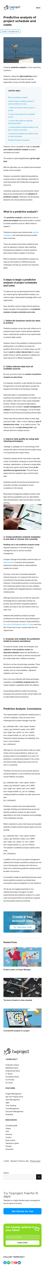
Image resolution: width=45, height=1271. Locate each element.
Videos (8, 1128)
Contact (8, 1137)
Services (9, 1134)
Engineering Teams (13, 1071)
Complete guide (11, 1125)
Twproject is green (12, 1143)
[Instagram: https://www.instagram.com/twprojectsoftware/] (12, 1262)
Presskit (9, 1146)
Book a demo (10, 1140)
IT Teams (9, 1074)
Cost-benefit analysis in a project (16, 1031)
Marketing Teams (12, 1068)
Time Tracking (11, 1105)
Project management (10, 31)
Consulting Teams (12, 1076)
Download (9, 1149)
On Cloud (9, 1082)
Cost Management (12, 1108)
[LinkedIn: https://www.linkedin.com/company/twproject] (19, 1262)
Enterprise (9, 1114)
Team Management (13, 1099)
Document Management (14, 1111)
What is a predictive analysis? (18, 97)
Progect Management (13, 1093)
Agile (7, 1102)
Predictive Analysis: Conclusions (19, 140)
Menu (38, 8)
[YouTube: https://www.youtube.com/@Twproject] (15, 1262)
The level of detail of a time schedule (17, 1000)
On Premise (10, 1079)
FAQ (7, 1131)
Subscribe (22, 1243)
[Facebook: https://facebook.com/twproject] (5, 1262)
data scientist (8, 562)
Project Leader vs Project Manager (17, 970)
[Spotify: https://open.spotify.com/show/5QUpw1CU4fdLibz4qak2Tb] (8, 1262)
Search (6, 1173)
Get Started (22, 1211)
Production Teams (12, 1065)
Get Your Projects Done (14, 1096)
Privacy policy (35, 1161)
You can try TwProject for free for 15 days (18, 624)
